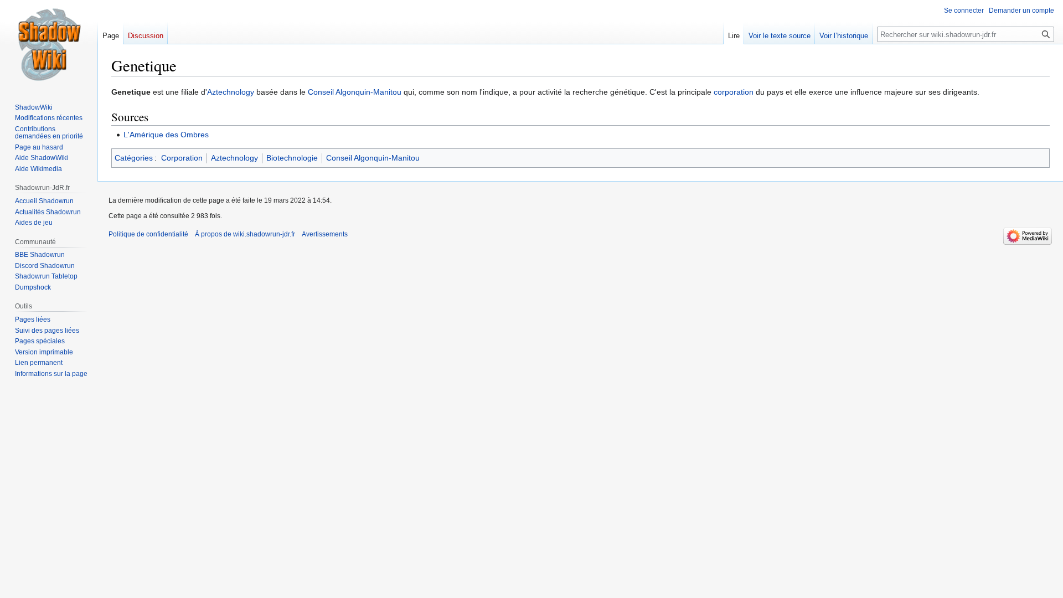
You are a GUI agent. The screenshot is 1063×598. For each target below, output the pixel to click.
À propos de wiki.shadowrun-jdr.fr (245, 234)
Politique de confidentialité (148, 234)
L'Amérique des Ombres (166, 134)
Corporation (182, 157)
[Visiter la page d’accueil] (48, 44)
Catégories (134, 157)
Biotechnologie (292, 157)
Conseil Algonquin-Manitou (354, 91)
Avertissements (325, 234)
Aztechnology (230, 91)
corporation (734, 91)
